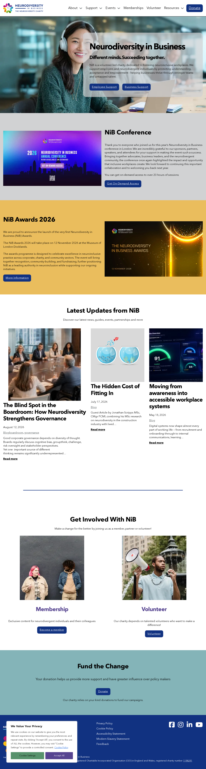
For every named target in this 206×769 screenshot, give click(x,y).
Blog (6, 432)
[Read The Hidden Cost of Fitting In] (117, 355)
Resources (171, 8)
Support (92, 8)
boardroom (16, 432)
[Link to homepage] (23, 8)
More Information (17, 278)
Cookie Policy (61, 747)
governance (31, 432)
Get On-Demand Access (123, 183)
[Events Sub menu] (118, 8)
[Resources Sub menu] (182, 8)
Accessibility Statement (110, 733)
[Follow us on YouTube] (199, 724)
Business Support (136, 87)
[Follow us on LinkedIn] (189, 724)
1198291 (187, 761)
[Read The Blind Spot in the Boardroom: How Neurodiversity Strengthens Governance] (44, 364)
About (73, 8)
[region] (41, 742)
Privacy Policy (104, 723)
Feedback (102, 744)
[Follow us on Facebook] (172, 724)
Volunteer (154, 8)
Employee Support (104, 87)
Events (111, 8)
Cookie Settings (27, 756)
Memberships (133, 8)
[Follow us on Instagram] (180, 724)
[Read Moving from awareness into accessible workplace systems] (176, 355)
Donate (194, 8)
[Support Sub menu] (100, 8)
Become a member (52, 630)
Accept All (59, 756)
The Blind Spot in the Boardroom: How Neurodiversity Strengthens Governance (44, 412)
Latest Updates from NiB (103, 311)
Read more (10, 459)
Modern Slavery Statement (113, 739)
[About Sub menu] (80, 8)
